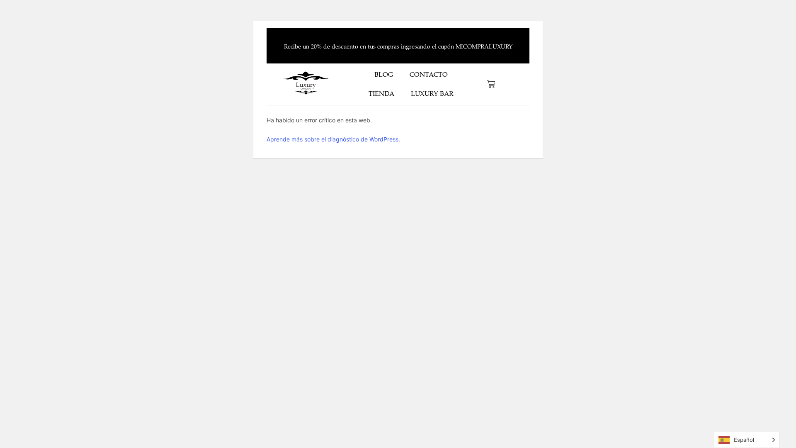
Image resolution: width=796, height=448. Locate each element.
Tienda (381, 94)
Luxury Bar (432, 94)
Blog (383, 75)
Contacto (429, 75)
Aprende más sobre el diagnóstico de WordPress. (333, 139)
